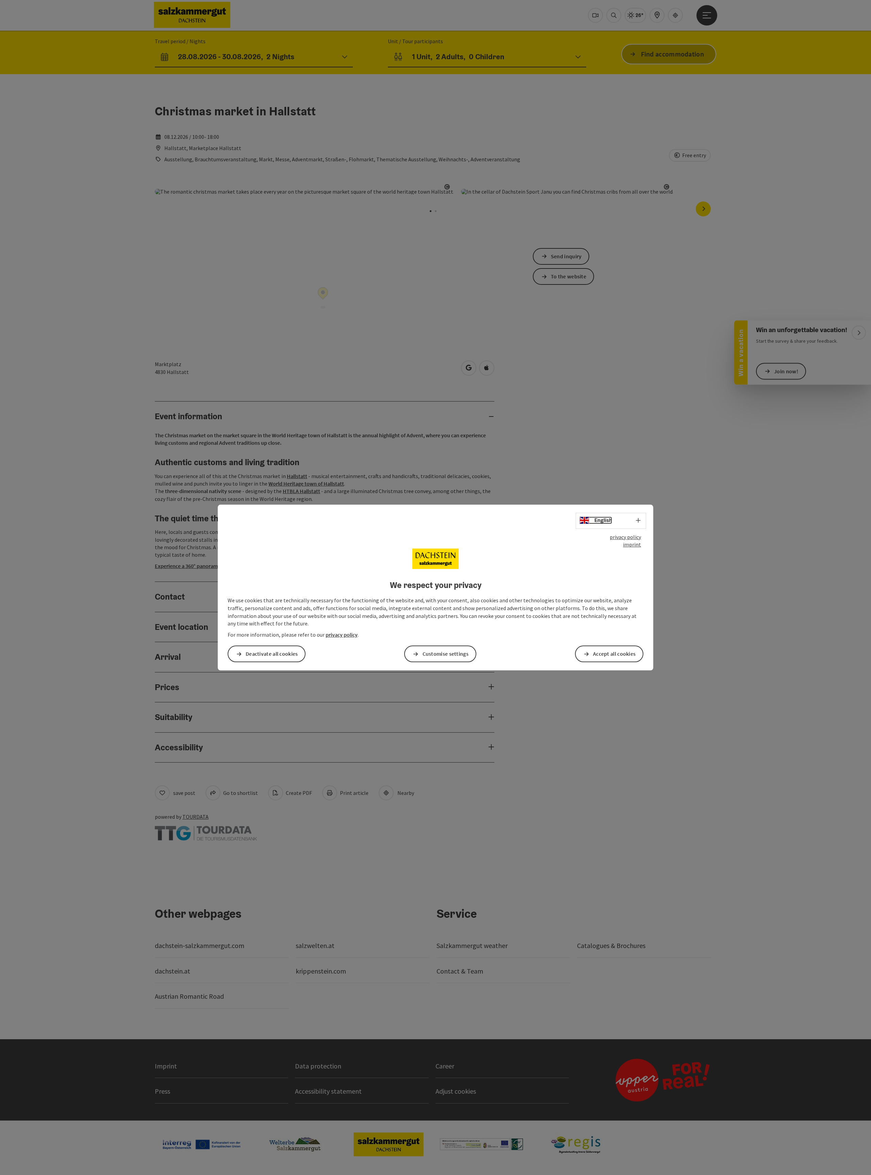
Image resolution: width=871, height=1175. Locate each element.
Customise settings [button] (446, 653)
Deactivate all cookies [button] (272, 653)
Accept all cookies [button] (614, 653)
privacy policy (625, 537)
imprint (632, 544)
